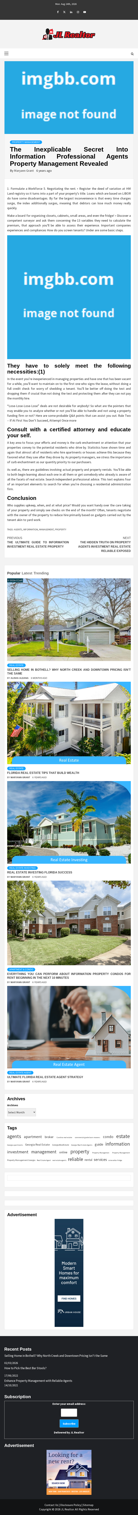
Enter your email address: (69, 1418)
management (46, 529)
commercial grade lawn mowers (87, 1137)
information (30, 529)
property (60, 529)
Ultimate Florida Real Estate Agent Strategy (45, 1077)
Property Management (26, 142)
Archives (12, 1105)
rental (88, 1160)
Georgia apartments (15, 1145)
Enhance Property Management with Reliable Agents (38, 1381)
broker (49, 1137)
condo (108, 1136)
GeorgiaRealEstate (60, 1144)
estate (123, 1136)
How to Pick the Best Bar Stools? (25, 1368)
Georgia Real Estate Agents (81, 1145)
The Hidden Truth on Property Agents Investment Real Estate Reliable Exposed (104, 544)
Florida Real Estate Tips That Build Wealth (43, 772)
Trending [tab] (41, 573)
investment (17, 1152)
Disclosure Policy (70, 1505)
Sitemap (88, 1505)
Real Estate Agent (20, 1072)
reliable (75, 1159)
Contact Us (51, 1505)
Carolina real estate (64, 1137)
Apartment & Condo (21, 969)
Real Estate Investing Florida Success (39, 872)
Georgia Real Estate (37, 1144)
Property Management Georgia (21, 1160)
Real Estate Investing (22, 868)
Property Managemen (100, 1153)
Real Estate (16, 665)
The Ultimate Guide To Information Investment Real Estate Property (38, 542)
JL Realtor (77, 1432)
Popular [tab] (13, 573)
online (63, 1152)
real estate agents (59, 1160)
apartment (33, 1136)
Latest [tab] (27, 573)
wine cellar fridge (115, 1160)
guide (99, 1144)
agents (18, 529)
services (100, 1159)
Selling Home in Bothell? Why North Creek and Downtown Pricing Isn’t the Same (56, 1356)
